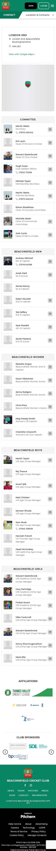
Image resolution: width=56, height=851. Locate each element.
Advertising (41, 824)
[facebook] (25, 786)
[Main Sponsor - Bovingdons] (18, 746)
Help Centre (14, 824)
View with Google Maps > (22, 54)
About (28, 824)
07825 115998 (25, 172)
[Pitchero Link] (28, 817)
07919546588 (25, 264)
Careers (15, 827)
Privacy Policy (38, 831)
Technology (29, 827)
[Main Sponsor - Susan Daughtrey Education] (38, 746)
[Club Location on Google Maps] (28, 86)
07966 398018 (26, 528)
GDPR (42, 827)
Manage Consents (37, 835)
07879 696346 (26, 132)
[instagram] (30, 786)
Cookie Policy (17, 835)
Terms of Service (18, 831)
